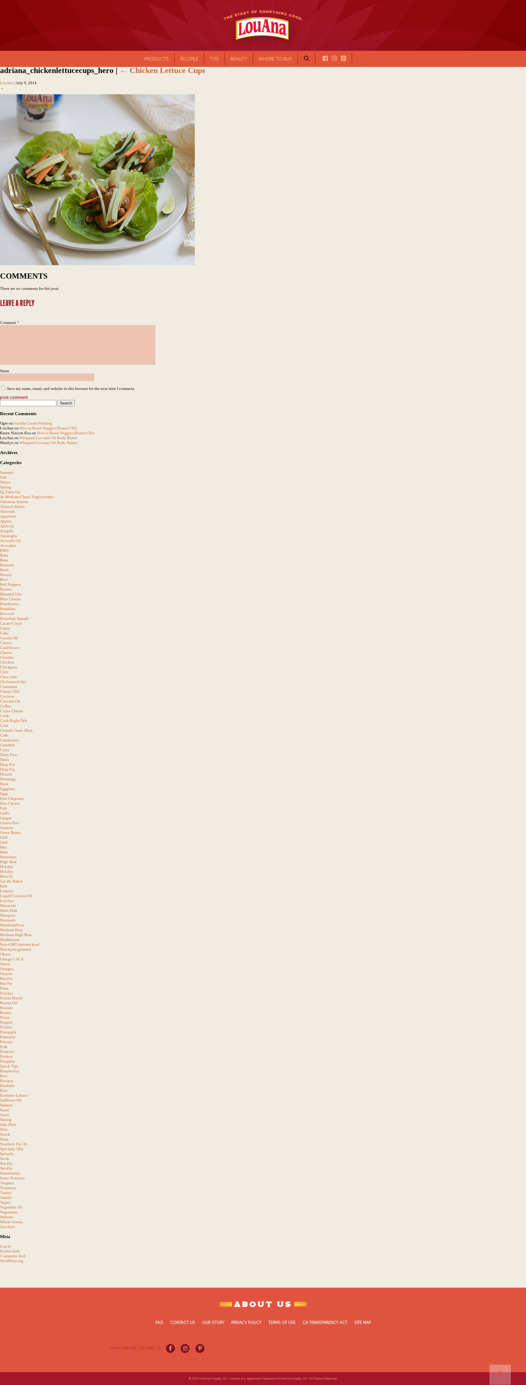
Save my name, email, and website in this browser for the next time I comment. (71, 388)
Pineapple (8, 1032)
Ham (4, 852)
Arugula (6, 531)
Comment (9, 322)
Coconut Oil (10, 701)
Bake (4, 555)
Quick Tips (9, 1066)
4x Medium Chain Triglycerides (26, 497)
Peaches (6, 993)
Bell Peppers (10, 584)
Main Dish (8, 910)
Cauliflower (9, 647)
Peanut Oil (8, 1003)
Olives (5, 954)
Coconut (7, 696)
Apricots (7, 526)
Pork (4, 1046)
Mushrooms (9, 939)
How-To (6, 876)
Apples (6, 521)
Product (6, 1056)
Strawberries (10, 1173)
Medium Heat (11, 930)
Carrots (6, 642)
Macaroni (8, 905)
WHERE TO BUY (275, 59)
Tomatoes (8, 1187)
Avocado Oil (10, 540)
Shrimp (6, 1119)
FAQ (159, 1322)
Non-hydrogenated (15, 949)
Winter (5, 482)
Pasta (4, 988)
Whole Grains (11, 1222)
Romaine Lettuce (14, 1095)
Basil (4, 570)
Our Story (213, 1322)
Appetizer (8, 516)
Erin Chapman (12, 798)
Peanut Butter (11, 998)
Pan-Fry (6, 978)
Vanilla (6, 1197)
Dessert (6, 774)
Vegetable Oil (11, 1207)
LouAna (6, 83)
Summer (6, 472)
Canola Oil (9, 638)
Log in (5, 1246)
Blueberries (9, 604)
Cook (4, 715)
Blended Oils (11, 594)
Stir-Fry (6, 1163)
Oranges (6, 969)
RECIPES (189, 59)
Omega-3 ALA (11, 959)
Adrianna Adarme (14, 501)
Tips (214, 59)
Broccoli (7, 613)
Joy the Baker (11, 881)
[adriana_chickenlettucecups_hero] (97, 264)
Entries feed (9, 1251)
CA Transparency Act (325, 1322)
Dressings (8, 779)
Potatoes (7, 1051)
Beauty (238, 59)
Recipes (6, 1080)
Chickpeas (8, 667)
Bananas (7, 565)
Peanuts (6, 1007)
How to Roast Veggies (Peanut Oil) (47, 428)
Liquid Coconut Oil (16, 896)
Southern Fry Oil (13, 1144)
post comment (14, 397)
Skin (4, 1129)
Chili (4, 672)
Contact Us (182, 1322)
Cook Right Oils (13, 720)
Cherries (7, 657)
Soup (4, 1139)
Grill (4, 837)
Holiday (6, 866)
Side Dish (8, 1124)
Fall (3, 477)
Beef (4, 579)
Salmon (6, 1105)
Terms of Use (282, 1322)
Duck (4, 784)
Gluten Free (9, 823)
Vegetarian (9, 1212)
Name (4, 371)
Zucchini (7, 1226)
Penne (5, 1017)
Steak (4, 1158)
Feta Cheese (10, 803)
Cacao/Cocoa (11, 623)
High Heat (8, 861)
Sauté (4, 1110)
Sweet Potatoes (12, 1178)
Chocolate (8, 677)
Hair (3, 847)
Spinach (6, 1153)
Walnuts (6, 1217)
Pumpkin (7, 1061)
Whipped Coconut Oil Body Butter (48, 438)
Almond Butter (12, 506)
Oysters (6, 973)
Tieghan (7, 1183)
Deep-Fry (7, 764)
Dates (4, 759)
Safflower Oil (11, 1100)
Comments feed (13, 1256)
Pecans (5, 1012)
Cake (4, 633)
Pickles (6, 1027)
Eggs (4, 793)
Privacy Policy (246, 1322)
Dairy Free (8, 754)
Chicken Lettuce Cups (162, 70)
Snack (5, 1134)
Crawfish (7, 745)
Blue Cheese (10, 599)
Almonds (7, 511)
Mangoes (7, 915)
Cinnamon (8, 686)
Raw (3, 1076)
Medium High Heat (16, 934)
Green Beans (10, 832)
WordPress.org (11, 1260)
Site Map (362, 1322)
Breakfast (8, 608)
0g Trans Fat (10, 492)
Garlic (5, 813)
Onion (5, 964)
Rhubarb (7, 1085)
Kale (4, 886)
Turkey (6, 1192)
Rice (4, 1090)
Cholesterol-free (13, 681)
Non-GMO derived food (19, 944)
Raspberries (9, 1071)
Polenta (6, 1042)
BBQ (4, 550)
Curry (4, 750)
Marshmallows (12, 925)
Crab (4, 735)
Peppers (6, 1022)
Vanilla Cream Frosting (33, 423)
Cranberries (9, 740)
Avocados (8, 545)
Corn (4, 725)
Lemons (6, 891)
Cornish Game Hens (16, 730)
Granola (6, 827)
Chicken (7, 662)
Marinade (8, 920)
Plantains (7, 1037)
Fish (3, 808)
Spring (5, 487)
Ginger (5, 818)
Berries (6, 589)
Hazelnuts (8, 857)
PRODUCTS (156, 59)
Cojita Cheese (11, 711)
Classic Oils (9, 691)
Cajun (5, 628)
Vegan (5, 1202)
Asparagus (8, 535)
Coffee (5, 706)
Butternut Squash (14, 618)
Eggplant (7, 788)
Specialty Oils (11, 1149)
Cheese (6, 652)
